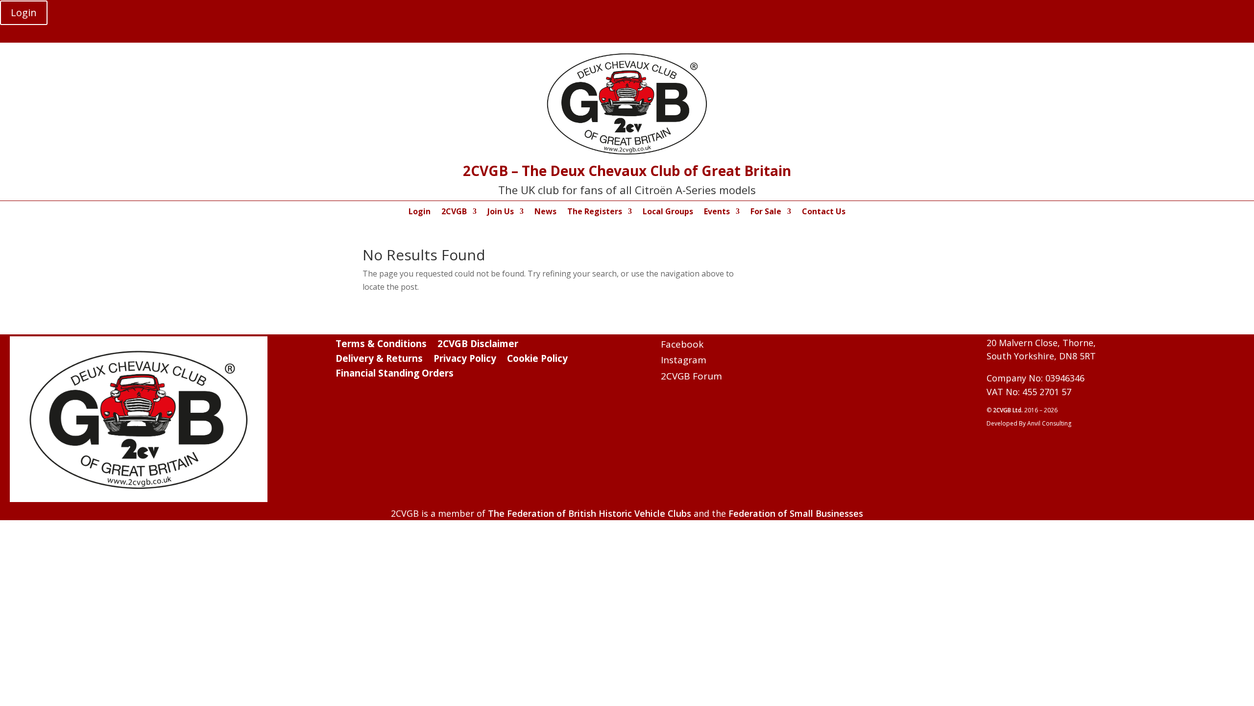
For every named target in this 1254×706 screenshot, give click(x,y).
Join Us (500, 212)
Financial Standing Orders (395, 374)
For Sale (765, 212)
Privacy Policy (465, 360)
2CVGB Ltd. (1008, 410)
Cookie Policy (537, 360)
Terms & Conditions (381, 345)
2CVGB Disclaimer (477, 345)
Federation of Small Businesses (795, 513)
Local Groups (668, 212)
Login (24, 12)
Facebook (682, 344)
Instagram (683, 359)
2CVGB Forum (691, 376)
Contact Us (823, 212)
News (545, 212)
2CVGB (454, 212)
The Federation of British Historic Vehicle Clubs (589, 513)
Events (717, 212)
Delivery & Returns (379, 360)
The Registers (594, 212)
